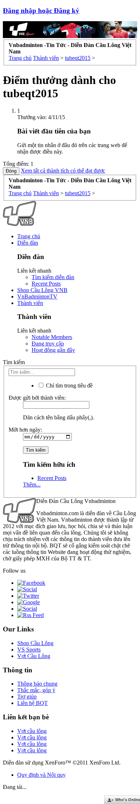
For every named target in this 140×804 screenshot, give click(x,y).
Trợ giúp (27, 696)
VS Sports (29, 650)
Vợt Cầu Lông (33, 656)
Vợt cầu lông (32, 731)
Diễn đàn (27, 243)
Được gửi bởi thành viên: (37, 398)
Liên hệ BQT (32, 703)
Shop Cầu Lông (35, 643)
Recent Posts (46, 284)
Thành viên (30, 303)
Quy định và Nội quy (41, 775)
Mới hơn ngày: (25, 430)
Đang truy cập (48, 343)
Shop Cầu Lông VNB (42, 290)
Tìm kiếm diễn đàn (53, 277)
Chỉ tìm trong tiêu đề (69, 385)
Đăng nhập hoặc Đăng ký (41, 10)
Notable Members (52, 337)
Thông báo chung (37, 684)
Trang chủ (28, 236)
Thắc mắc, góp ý (36, 690)
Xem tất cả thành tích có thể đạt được (63, 171)
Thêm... (32, 484)
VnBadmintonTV (37, 296)
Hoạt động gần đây (53, 350)
